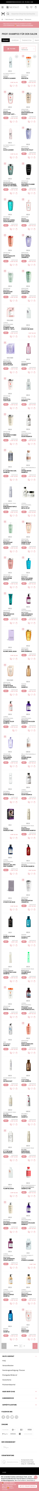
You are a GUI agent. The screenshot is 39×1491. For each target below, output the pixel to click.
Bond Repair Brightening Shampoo (25, 1152)
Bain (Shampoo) (26, 651)
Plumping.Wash (8, 1188)
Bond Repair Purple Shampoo (10, 507)
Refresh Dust (7, 1081)
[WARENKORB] (36, 7)
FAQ (4, 1361)
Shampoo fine (26, 1188)
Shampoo (24, 365)
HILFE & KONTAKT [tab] (8, 1356)
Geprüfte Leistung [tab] (9, 1405)
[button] (27, 1486)
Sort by (24, 48)
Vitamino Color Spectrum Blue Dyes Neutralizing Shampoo (28, 1008)
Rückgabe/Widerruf (9, 1375)
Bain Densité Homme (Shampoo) (28, 185)
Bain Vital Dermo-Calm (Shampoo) (9, 220)
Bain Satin (24, 78)
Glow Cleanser (8, 150)
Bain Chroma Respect (7, 579)
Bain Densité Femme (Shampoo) (9, 435)
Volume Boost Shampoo (26, 972)
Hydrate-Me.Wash (27, 329)
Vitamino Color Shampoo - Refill (9, 328)
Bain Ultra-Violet (27, 150)
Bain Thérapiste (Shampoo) (8, 614)
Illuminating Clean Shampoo (9, 972)
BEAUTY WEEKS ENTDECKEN (24, 25)
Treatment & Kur (27, 40)
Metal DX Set (25, 508)
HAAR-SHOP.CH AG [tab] (8, 1391)
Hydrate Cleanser (9, 78)
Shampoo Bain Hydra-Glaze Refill (9, 686)
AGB (4, 1472)
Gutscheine (6, 1380)
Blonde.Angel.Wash (10, 651)
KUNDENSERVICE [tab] (8, 1398)
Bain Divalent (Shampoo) (8, 292)
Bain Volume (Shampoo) (25, 292)
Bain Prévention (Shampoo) (27, 901)
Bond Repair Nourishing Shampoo (28, 829)
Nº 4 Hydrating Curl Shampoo (9, 471)
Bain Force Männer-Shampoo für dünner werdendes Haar (10, 185)
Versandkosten (8, 1365)
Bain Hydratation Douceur (27, 113)
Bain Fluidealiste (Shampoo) (9, 256)
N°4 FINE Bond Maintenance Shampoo (7, 1152)
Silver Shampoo (26, 436)
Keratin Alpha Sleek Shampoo (28, 722)
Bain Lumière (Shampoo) (25, 256)
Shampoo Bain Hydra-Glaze (26, 543)
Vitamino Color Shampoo (8, 722)
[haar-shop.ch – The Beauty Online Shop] (13, 7)
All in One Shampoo (27, 866)
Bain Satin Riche (8, 1009)
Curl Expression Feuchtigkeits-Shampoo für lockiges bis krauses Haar (27, 614)
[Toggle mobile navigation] (2, 7)
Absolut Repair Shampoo (8, 1295)
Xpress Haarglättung (8, 829)
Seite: (16, 1345)
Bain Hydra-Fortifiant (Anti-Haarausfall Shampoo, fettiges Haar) (9, 113)
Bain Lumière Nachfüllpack (8, 364)
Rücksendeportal (8, 1384)
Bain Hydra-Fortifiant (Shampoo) (25, 220)
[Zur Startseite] (2, 19)
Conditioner (15, 40)
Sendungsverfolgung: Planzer (13, 1370)
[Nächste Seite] (35, 1346)
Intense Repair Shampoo (26, 471)
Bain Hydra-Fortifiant (25, 1331)
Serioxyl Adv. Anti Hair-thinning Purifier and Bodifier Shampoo (9, 865)
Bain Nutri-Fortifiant (7, 399)
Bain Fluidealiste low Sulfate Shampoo (27, 1044)
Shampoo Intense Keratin (9, 937)
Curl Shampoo (26, 1081)
